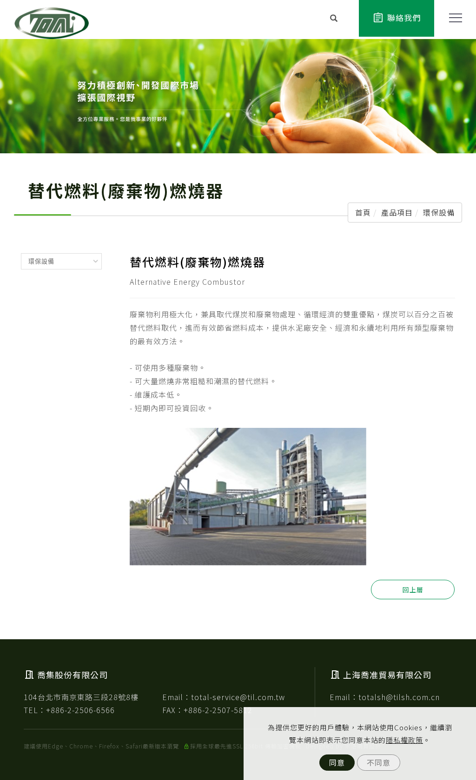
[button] (334, 19)
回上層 (413, 589)
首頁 (363, 212)
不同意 (378, 762)
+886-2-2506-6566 (80, 709)
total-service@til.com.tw (238, 696)
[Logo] (51, 21)
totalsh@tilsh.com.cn (399, 696)
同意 (337, 762)
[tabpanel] (238, 96)
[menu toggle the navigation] (453, 18)
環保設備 (439, 212)
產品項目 (397, 212)
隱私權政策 (404, 740)
